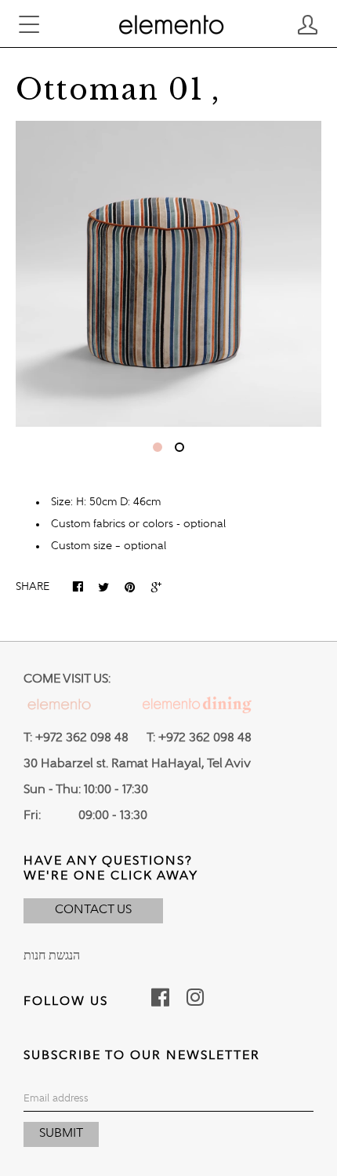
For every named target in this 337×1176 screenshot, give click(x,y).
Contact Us (93, 910)
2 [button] (179, 447)
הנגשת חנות (52, 956)
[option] (168, 274)
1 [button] (157, 447)
